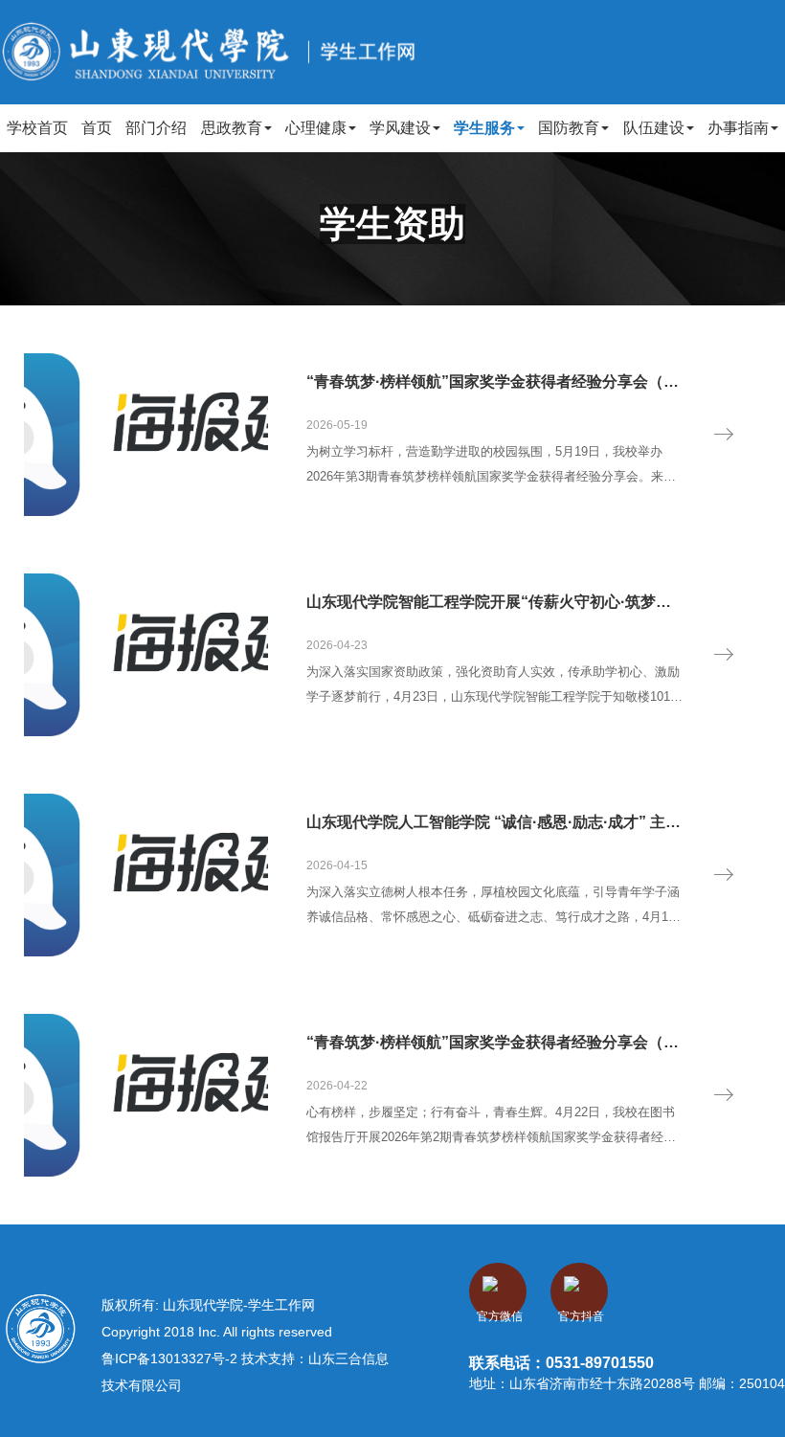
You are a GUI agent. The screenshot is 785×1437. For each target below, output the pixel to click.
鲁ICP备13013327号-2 (171, 1358)
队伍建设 (653, 128)
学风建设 (400, 128)
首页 (96, 128)
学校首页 (37, 128)
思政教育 (231, 128)
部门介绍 (156, 128)
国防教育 (568, 128)
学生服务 (484, 128)
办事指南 (738, 128)
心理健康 (316, 128)
